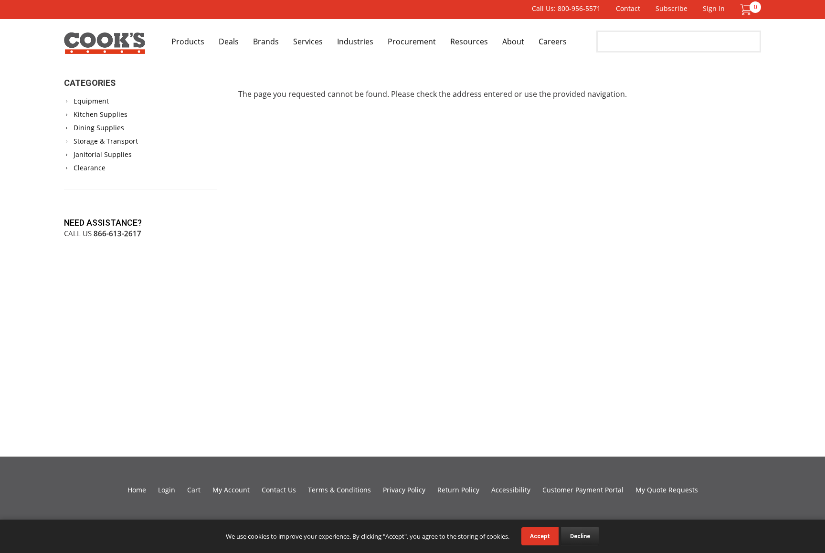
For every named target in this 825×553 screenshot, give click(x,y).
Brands (266, 41)
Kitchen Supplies (100, 114)
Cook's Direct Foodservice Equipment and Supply (104, 46)
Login (166, 489)
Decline (580, 536)
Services (308, 41)
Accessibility (510, 489)
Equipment (91, 100)
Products (187, 41)
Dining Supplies (99, 127)
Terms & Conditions (339, 489)
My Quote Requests (666, 489)
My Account (231, 489)
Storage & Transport (106, 141)
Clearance (90, 167)
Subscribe (672, 8)
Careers (553, 41)
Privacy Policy (404, 489)
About (513, 41)
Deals (229, 41)
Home (136, 489)
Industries (355, 41)
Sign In (714, 8)
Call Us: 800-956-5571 (566, 8)
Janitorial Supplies (103, 154)
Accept (540, 536)
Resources (469, 41)
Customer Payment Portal (583, 489)
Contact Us (279, 489)
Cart (194, 489)
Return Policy (458, 489)
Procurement (412, 41)
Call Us (102, 233)
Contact (628, 8)
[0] (745, 8)
